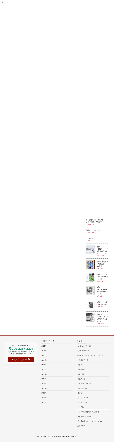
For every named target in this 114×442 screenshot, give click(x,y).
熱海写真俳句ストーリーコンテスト (89, 421)
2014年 (44, 398)
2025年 (44, 346)
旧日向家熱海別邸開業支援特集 (88, 412)
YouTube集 (90, 238)
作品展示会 (81, 379)
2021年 (44, 365)
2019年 (44, 374)
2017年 (44, 383)
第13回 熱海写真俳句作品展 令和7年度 (102, 264)
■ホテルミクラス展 (84, 346)
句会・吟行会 (82, 388)
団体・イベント (82, 398)
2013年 (44, 402)
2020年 (44, 369)
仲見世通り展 (82, 360)
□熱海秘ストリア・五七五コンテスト (90, 355)
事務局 (79, 365)
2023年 (44, 355)
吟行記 (79, 393)
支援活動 (80, 407)
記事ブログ (81, 426)
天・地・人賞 (82, 402)
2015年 (44, 393)
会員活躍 (80, 374)
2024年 (44, 351)
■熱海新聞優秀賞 (83, 351)
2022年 (44, 360)
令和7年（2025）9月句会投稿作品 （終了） (103, 277)
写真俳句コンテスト (84, 383)
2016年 (44, 388)
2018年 (44, 379)
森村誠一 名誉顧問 (93, 230)
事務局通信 (81, 369)
